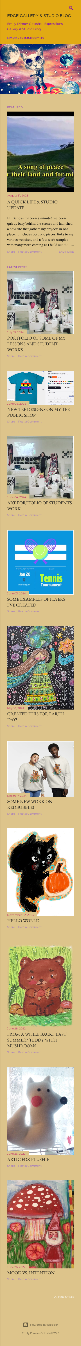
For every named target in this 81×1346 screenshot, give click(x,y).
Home (12, 38)
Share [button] (11, 251)
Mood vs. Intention (31, 1273)
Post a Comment (30, 251)
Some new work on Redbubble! (29, 804)
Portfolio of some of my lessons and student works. (36, 344)
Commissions (32, 38)
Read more (65, 251)
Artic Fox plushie (28, 1159)
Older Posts (64, 1297)
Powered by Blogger (44, 1324)
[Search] (71, 7)
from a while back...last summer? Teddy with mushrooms (36, 1040)
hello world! (23, 920)
